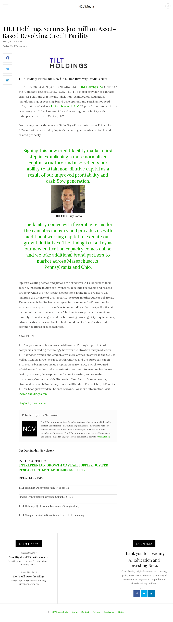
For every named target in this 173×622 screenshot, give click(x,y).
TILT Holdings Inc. (91, 86)
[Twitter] (8, 70)
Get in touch (104, 436)
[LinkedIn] (8, 81)
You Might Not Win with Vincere (28, 557)
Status (121, 612)
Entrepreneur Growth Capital (48, 465)
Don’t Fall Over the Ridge (28, 576)
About (74, 612)
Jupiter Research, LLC (65, 106)
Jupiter (86, 465)
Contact (85, 612)
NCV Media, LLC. (60, 612)
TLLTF (80, 470)
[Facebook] (8, 59)
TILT (42, 470)
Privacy (96, 612)
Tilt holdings (60, 470)
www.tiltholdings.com (33, 393)
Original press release (33, 403)
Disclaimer (109, 612)
